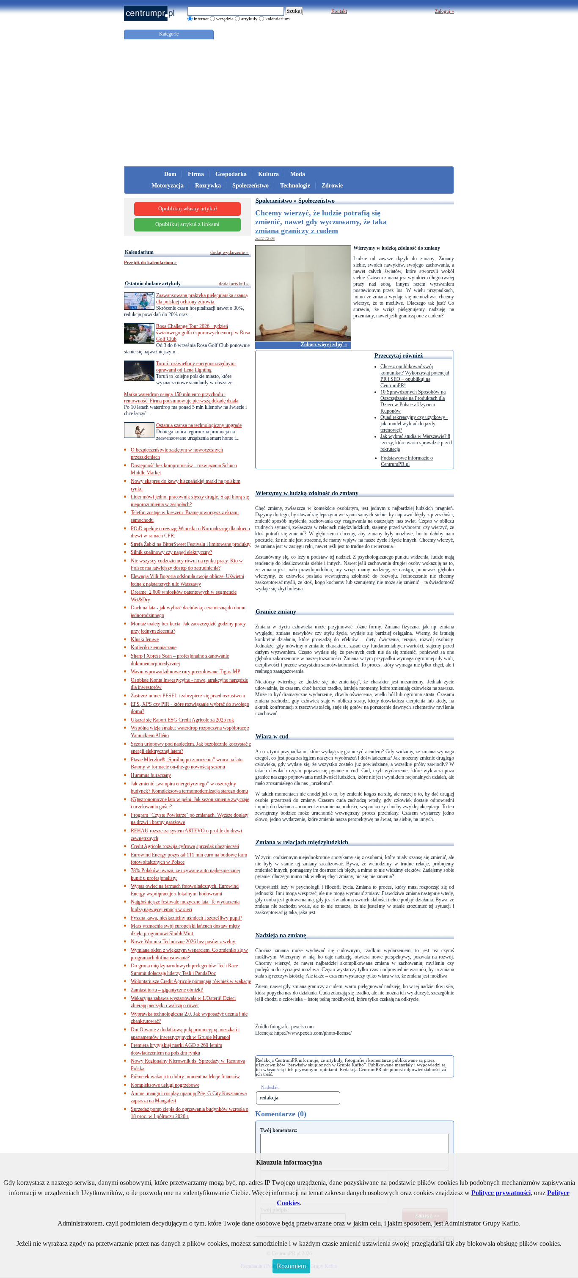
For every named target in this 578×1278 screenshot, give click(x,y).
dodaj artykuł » (234, 283)
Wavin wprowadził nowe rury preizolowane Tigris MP (185, 672)
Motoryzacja (167, 185)
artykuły (249, 18)
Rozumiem (291, 1266)
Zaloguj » (444, 11)
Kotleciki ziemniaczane (153, 647)
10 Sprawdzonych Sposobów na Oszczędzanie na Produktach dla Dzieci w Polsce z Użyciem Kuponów (413, 401)
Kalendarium (139, 252)
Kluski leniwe (145, 639)
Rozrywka (208, 185)
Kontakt (339, 11)
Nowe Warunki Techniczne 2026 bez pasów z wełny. (183, 942)
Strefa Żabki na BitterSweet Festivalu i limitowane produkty (190, 544)
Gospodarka (231, 174)
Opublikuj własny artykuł (187, 209)
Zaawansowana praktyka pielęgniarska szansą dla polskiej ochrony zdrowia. (202, 298)
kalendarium (277, 18)
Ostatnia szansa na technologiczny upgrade (199, 425)
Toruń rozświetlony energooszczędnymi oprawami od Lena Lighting (196, 367)
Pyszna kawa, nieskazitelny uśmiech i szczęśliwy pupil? (186, 918)
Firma (196, 174)
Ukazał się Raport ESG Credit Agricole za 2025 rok (182, 720)
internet (201, 18)
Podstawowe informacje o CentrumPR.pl (407, 461)
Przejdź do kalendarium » (150, 262)
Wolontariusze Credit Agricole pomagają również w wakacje (191, 981)
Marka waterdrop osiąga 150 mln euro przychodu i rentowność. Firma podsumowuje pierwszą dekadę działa (181, 397)
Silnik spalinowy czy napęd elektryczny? (171, 552)
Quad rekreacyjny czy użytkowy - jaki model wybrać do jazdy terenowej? (414, 423)
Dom (170, 174)
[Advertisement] (289, 103)
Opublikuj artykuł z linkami (187, 224)
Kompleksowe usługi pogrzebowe (165, 1085)
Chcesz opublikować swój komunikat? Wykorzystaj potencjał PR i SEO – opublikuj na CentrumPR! (414, 376)
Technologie (295, 185)
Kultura (268, 174)
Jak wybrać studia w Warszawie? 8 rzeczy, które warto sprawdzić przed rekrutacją (416, 442)
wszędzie (225, 18)
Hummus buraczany (151, 775)
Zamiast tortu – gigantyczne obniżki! (167, 990)
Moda (297, 174)
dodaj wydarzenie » (229, 252)
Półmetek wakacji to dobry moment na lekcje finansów (185, 1077)
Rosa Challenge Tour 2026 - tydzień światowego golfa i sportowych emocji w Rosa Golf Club (203, 332)
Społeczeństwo (250, 185)
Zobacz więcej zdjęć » (324, 344)
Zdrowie (332, 185)
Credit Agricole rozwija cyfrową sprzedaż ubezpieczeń (185, 846)
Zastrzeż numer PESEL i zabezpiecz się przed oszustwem (188, 696)
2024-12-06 (265, 238)
